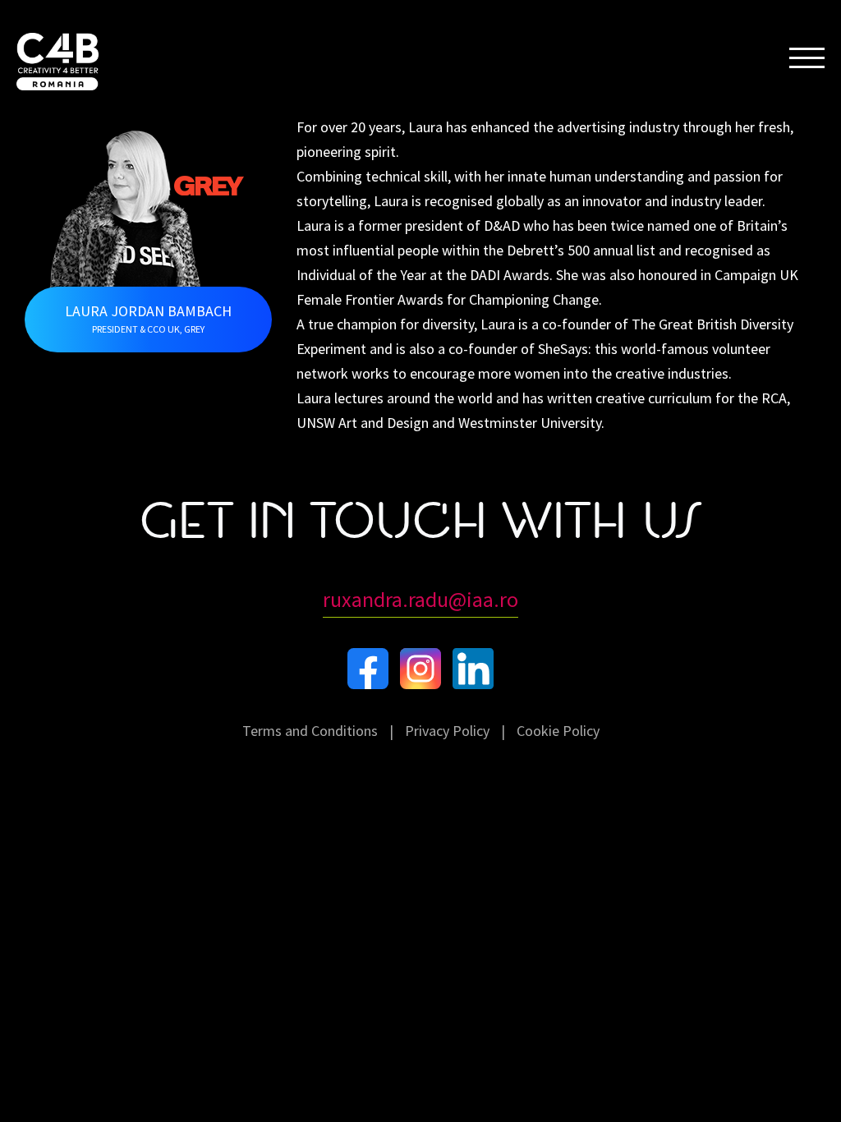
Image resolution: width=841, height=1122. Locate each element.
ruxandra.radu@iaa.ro (420, 599)
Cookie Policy (558, 730)
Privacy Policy (447, 730)
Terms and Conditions (310, 730)
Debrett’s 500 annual (570, 250)
